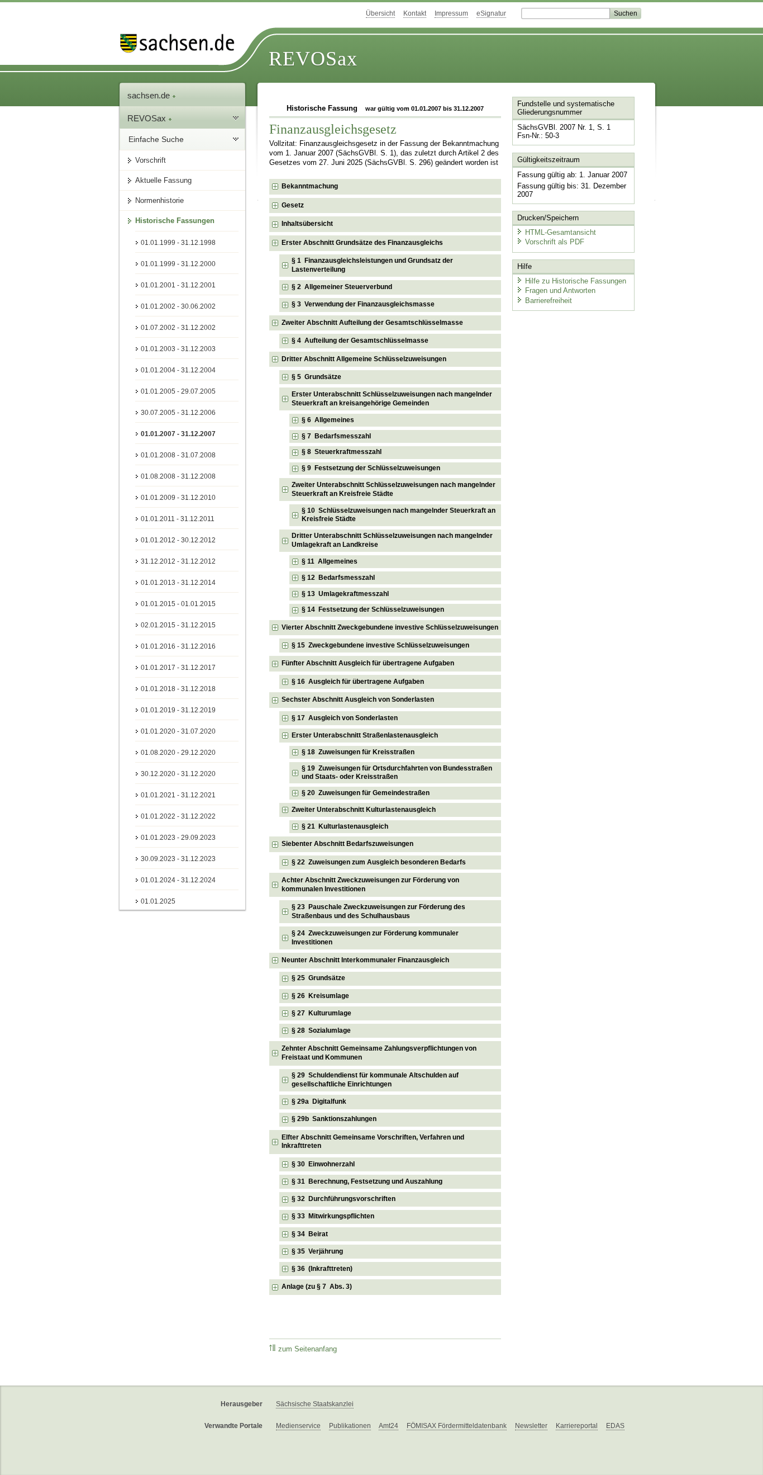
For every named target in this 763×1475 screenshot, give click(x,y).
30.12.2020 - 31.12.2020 (178, 774)
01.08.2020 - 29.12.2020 (178, 753)
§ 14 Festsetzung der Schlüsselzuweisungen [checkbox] (373, 609)
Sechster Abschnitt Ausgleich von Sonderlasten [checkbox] (358, 699)
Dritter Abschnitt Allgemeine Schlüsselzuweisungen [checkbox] (364, 359)
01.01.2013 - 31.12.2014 (178, 583)
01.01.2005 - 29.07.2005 (178, 391)
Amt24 (388, 1426)
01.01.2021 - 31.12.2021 (178, 795)
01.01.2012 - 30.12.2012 (178, 540)
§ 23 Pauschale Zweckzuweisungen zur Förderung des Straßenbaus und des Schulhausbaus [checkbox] (378, 911)
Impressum (451, 13)
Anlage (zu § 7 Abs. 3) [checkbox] (317, 1286)
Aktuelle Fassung (163, 180)
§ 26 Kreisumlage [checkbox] (320, 996)
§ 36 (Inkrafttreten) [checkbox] (322, 1269)
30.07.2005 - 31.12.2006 (178, 413)
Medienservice (298, 1426)
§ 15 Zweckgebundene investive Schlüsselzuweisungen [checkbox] (380, 645)
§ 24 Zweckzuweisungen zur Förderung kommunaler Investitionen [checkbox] (375, 937)
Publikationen (350, 1426)
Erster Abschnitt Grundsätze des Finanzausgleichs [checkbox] (362, 243)
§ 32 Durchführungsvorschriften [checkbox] (343, 1199)
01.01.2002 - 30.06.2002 (178, 306)
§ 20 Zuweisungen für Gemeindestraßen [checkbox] (366, 793)
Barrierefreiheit (548, 300)
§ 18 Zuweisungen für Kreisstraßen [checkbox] (358, 752)
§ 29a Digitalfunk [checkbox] (319, 1101)
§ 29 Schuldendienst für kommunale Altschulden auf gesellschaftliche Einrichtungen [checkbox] (375, 1079)
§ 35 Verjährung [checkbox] (317, 1251)
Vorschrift (150, 160)
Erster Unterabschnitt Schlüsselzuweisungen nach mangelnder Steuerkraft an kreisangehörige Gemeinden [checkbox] (392, 398)
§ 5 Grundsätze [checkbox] (316, 377)
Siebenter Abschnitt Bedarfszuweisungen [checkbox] (347, 844)
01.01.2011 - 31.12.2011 (177, 519)
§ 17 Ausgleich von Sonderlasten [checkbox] (345, 718)
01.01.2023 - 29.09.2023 (178, 837)
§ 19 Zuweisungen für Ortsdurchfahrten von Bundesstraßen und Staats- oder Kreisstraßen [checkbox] (397, 772)
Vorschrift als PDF (554, 242)
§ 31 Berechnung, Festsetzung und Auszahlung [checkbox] (367, 1181)
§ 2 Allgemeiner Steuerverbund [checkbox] (342, 287)
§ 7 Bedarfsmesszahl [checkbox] (336, 436)
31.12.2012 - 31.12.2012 (178, 561)
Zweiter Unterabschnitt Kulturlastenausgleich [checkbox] (364, 810)
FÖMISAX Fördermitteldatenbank (457, 1426)
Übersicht (380, 13)
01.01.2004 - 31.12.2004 (178, 370)
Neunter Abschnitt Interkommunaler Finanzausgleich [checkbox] (365, 960)
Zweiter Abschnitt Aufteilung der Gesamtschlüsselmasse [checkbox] (372, 323)
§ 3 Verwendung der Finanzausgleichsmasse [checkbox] (363, 304)
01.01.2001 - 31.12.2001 (178, 285)
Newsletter (531, 1426)
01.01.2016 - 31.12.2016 (178, 646)
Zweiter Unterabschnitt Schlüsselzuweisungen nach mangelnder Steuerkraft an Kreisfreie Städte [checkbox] (393, 489)
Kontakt (414, 13)
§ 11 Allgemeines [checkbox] (329, 561)
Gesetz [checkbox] (293, 205)
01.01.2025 (158, 901)
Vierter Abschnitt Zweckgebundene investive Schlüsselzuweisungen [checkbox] (390, 627)
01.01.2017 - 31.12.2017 (178, 668)
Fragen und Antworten (560, 290)
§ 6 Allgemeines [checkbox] (328, 420)
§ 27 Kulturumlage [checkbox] (321, 1013)
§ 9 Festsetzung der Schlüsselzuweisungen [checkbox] (371, 468)
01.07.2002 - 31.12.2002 (178, 328)
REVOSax (313, 59)
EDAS (615, 1426)
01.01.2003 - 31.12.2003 (178, 349)
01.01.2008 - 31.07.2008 (178, 455)
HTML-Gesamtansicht (560, 232)
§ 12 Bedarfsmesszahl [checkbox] (338, 578)
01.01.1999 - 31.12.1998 (178, 243)
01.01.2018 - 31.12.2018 (178, 689)
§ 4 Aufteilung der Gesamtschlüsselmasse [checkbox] (360, 340)
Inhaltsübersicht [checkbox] (307, 224)
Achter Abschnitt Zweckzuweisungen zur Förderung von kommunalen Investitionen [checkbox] (370, 884)
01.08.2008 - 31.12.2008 (178, 476)
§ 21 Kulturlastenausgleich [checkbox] (345, 826)
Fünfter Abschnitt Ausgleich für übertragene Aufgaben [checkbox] (368, 663)
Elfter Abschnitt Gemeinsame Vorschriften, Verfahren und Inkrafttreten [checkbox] (373, 1141)
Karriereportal (577, 1426)
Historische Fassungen (174, 220)
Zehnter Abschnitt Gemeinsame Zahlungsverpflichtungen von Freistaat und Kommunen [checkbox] (379, 1052)
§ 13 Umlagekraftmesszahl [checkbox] (345, 594)
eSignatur (491, 13)
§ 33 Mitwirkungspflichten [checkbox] (333, 1216)
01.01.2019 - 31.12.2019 (178, 710)
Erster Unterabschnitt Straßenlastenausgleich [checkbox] (365, 735)
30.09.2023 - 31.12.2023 (178, 859)
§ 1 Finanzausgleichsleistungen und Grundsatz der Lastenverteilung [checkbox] (372, 265)
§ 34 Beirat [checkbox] (310, 1234)
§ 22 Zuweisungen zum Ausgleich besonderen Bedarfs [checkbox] (379, 862)
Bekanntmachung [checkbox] (310, 186)
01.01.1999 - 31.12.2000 (178, 264)
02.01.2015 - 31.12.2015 (178, 625)
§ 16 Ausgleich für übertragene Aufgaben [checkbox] (358, 682)
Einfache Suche (156, 139)
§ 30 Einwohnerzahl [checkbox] (323, 1164)
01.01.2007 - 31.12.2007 (178, 434)
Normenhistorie (159, 200)
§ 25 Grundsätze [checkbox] (318, 978)
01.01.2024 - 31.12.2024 (178, 880)
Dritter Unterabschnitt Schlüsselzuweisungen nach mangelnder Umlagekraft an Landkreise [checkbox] (392, 540)
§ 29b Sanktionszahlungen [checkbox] (334, 1119)
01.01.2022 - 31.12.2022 (178, 816)
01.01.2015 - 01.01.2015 (178, 604)
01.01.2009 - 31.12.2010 (178, 498)
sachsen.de (149, 95)
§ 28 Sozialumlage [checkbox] (321, 1030)
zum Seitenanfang (307, 1349)
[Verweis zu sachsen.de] (181, 43)
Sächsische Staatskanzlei (315, 1404)
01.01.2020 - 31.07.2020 (178, 731)
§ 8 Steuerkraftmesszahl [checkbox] (342, 452)
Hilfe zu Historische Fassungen (575, 281)
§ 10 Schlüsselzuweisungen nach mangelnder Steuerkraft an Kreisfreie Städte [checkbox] (398, 515)
